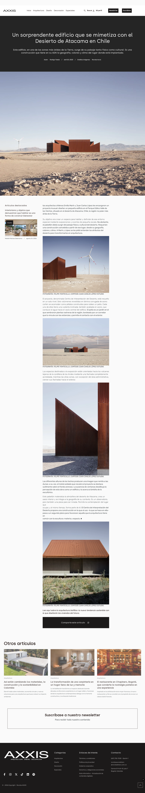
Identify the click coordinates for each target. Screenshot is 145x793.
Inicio (29, 11)
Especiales (70, 11)
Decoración (59, 11)
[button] (88, 622)
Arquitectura (38, 11)
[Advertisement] (130, 236)
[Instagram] (11, 775)
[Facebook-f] (5, 775)
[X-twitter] (17, 775)
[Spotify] (35, 775)
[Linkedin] (29, 775)
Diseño (49, 11)
